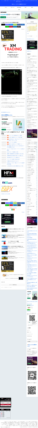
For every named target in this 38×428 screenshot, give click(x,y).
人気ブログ (32, 305)
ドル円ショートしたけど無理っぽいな (32, 112)
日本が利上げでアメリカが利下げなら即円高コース (32, 115)
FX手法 (7, 425)
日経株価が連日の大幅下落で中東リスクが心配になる (32, 84)
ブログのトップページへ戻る (5, 193)
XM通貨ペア (26, 423)
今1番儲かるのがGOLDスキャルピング (32, 92)
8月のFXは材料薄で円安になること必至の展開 (32, 109)
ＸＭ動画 (36, 423)
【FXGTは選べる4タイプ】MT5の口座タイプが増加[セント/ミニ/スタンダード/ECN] (32, 270)
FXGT (30, 425)
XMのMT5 (33, 423)
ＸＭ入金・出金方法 (5, 423)
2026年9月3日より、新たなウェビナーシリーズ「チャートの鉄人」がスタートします (32, 63)
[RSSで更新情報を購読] (14, 209)
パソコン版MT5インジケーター (27, 424)
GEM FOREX (32, 425)
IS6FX (2, 186)
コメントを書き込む (13, 284)
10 (29, 27)
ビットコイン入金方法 (17, 423)
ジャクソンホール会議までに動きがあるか (32, 89)
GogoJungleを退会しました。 (31, 253)
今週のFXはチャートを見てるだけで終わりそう (32, 127)
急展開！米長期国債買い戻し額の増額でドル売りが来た (32, 81)
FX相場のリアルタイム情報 (5, 199)
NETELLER (33, 424)
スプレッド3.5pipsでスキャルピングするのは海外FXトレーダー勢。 (32, 279)
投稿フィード (29, 332)
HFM (2, 169)
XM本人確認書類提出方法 (11, 422)
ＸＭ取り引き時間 (22, 423)
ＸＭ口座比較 (22, 422)
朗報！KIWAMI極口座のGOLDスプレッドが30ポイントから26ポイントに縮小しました (32, 102)
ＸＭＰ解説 (36, 422)
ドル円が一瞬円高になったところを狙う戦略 (32, 60)
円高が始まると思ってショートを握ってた (32, 106)
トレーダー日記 (20, 425)
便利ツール (10, 425)
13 (33, 27)
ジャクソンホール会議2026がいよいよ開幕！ (32, 57)
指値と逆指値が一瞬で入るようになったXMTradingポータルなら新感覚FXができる (32, 71)
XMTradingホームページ (5, 41)
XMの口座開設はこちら (6, 115)
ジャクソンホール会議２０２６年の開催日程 (32, 120)
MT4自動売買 (10, 424)
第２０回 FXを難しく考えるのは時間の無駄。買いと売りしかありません (32, 261)
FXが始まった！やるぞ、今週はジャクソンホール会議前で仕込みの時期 (32, 95)
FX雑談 (36, 424)
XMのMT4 (30, 423)
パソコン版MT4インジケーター (19, 424)
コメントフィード (30, 334)
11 (30, 27)
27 (33, 30)
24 (29, 30)
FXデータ (17, 425)
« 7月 (28, 33)
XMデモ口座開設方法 (17, 422)
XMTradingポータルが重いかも (31, 122)
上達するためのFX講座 (25, 425)
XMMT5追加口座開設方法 (4, 422)
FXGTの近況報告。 (30, 237)
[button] (36, 36)
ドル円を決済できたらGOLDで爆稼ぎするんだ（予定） (32, 99)
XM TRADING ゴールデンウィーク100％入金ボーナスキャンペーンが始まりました (32, 265)
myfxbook (14, 424)
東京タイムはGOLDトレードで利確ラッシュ (32, 68)
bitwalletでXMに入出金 (11, 423)
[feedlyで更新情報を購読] (12, 209)
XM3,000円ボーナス (26, 422)
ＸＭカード (2, 424)
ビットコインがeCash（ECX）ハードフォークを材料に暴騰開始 (32, 75)
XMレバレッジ (6, 424)
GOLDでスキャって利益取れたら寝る (32, 78)
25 (30, 30)
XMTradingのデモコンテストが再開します (32, 86)
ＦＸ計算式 (13, 425)
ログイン (28, 330)
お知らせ (36, 425)
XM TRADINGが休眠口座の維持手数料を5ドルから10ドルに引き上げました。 (32, 234)
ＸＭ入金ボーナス (32, 422)
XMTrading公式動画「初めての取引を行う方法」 (32, 118)
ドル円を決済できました (30, 124)
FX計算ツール (29, 51)
